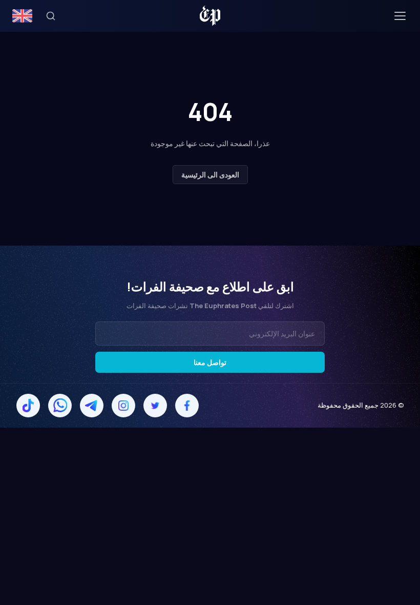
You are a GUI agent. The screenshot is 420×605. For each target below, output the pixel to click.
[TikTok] (28, 405)
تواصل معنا (210, 362)
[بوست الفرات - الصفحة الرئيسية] (210, 16)
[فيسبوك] (187, 405)
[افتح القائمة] (400, 16)
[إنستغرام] (123, 405)
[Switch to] (22, 16)
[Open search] (51, 16)
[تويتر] (155, 405)
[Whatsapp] (60, 405)
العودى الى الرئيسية (210, 174)
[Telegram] (91, 405)
